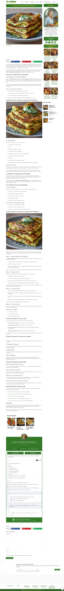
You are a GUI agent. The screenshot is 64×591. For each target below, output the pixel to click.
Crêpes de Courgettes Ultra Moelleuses (24, 6)
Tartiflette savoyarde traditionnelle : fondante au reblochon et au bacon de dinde (47, 83)
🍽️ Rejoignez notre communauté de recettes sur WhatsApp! (32, 590)
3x (40, 460)
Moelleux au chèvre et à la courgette (14, 391)
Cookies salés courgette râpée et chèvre (14, 394)
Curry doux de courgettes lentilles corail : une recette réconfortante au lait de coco (47, 58)
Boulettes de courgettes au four (13, 398)
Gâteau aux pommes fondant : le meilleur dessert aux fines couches (47, 97)
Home (22, 1)
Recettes (26, 1)
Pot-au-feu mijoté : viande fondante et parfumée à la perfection (54, 71)
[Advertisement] (24, 53)
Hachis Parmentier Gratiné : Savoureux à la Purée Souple (47, 71)
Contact (53, 1)
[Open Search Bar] (57, 2)
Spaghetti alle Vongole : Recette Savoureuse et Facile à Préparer (54, 97)
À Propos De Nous (47, 1)
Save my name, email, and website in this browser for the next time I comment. (19, 555)
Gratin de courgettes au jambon (13, 396)
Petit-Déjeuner (32, 1)
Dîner (37, 1)
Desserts (41, 1)
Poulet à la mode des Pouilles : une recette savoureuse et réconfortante (54, 82)
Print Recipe (16, 453)
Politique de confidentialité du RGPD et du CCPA (52, 587)
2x (38, 460)
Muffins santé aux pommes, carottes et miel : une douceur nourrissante (54, 58)
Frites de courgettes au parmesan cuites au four (15, 400)
